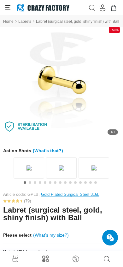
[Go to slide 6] (50, 182)
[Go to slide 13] (85, 182)
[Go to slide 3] (35, 182)
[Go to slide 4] (40, 182)
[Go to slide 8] (60, 182)
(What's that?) (48, 150)
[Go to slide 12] (80, 182)
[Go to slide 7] (55, 182)
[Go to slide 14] (90, 182)
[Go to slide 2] (30, 182)
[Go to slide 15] (95, 182)
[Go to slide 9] (65, 182)
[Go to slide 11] (75, 182)
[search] (107, 259)
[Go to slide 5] (45, 182)
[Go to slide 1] (25, 182)
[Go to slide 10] (70, 182)
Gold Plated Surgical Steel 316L (70, 194)
